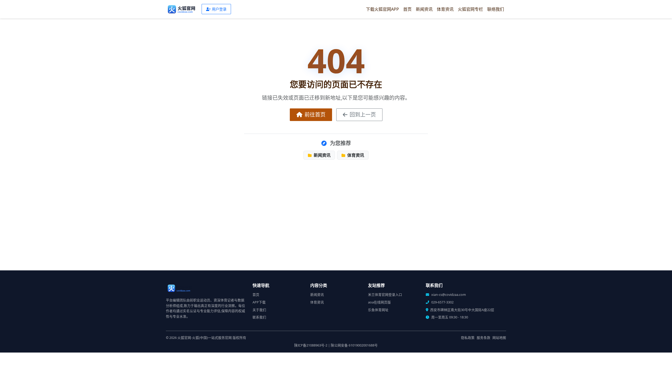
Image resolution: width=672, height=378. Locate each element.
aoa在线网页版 (379, 302)
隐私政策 (468, 337)
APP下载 (259, 302)
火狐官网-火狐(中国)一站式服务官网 (204, 337)
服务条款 (483, 337)
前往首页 (315, 114)
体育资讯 (445, 9)
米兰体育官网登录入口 (385, 294)
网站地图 (499, 337)
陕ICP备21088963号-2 (310, 345)
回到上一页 (363, 114)
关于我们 (259, 310)
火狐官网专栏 (470, 9)
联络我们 (495, 9)
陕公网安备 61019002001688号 (354, 345)
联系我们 (259, 317)
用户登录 (219, 9)
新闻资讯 (424, 9)
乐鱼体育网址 (378, 310)
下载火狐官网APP (382, 9)
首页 (407, 9)
